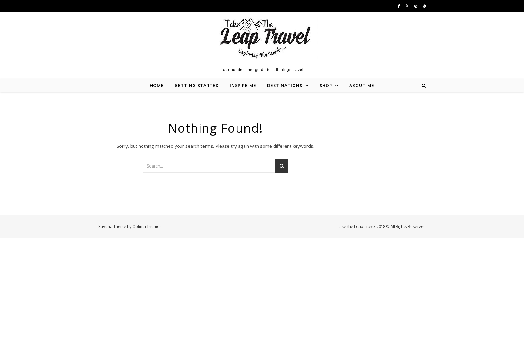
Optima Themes (147, 226)
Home (157, 85)
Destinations (284, 85)
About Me (361, 85)
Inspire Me (243, 85)
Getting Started (197, 85)
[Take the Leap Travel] (262, 38)
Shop (326, 85)
